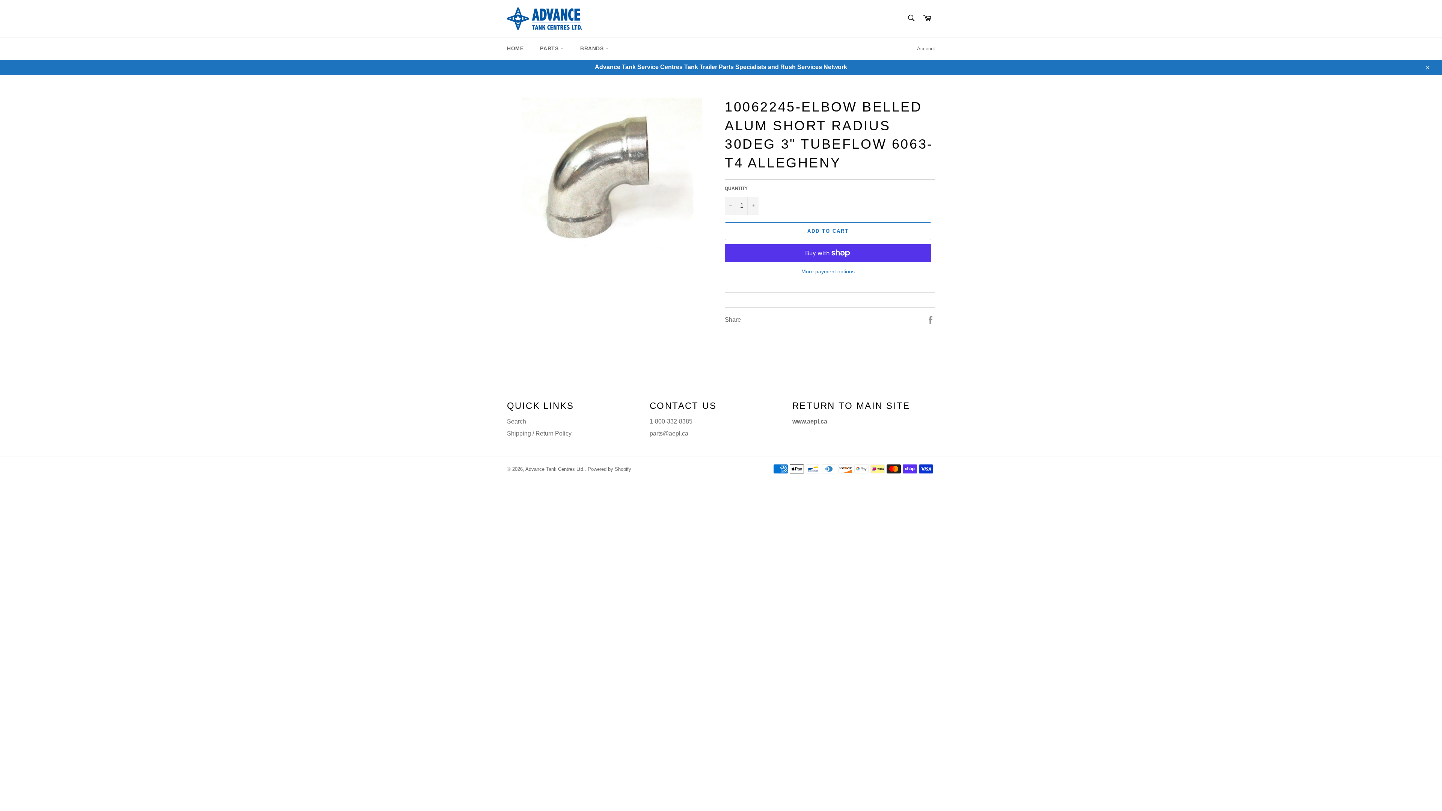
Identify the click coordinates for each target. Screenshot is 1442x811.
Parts (550, 48)
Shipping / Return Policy (539, 433)
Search (516, 421)
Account (926, 48)
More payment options (828, 271)
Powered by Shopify (609, 469)
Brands (592, 48)
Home (515, 48)
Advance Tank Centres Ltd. (555, 469)
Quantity (736, 188)
